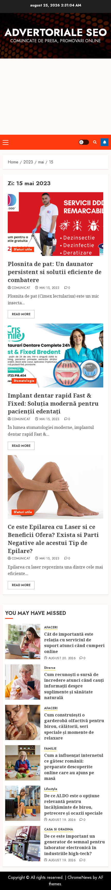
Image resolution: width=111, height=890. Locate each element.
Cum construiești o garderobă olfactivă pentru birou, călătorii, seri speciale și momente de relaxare (74, 726)
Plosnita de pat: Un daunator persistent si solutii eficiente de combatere (54, 272)
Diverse (50, 668)
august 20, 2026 (62, 658)
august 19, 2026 (62, 820)
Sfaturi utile (23, 249)
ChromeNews (80, 877)
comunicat (21, 288)
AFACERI (51, 627)
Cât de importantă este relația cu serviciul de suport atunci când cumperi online (74, 642)
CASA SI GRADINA (58, 829)
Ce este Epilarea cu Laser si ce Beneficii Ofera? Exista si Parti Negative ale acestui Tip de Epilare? (53, 538)
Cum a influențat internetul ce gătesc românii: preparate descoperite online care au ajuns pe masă (73, 766)
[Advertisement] (55, 96)
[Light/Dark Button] (84, 142)
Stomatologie (24, 380)
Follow (104, 142)
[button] (6, 142)
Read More (21, 314)
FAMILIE (50, 749)
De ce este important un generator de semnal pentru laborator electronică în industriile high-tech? (74, 844)
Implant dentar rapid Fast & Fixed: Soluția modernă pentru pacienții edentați (53, 403)
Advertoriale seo (55, 32)
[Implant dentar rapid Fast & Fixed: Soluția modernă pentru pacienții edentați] (55, 355)
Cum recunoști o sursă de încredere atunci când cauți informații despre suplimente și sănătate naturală (74, 686)
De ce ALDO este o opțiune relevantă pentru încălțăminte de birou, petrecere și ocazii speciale (74, 804)
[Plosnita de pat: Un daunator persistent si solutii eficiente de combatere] (55, 224)
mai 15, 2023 (49, 288)
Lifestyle (50, 789)
